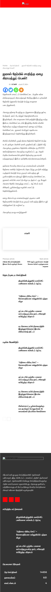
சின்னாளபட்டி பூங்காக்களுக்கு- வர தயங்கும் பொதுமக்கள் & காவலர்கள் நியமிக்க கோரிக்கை (32, 409)
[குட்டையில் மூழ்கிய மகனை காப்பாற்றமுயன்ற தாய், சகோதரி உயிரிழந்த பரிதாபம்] (9, 314)
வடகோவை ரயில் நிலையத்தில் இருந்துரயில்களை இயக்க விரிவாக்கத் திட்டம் (31, 329)
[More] (21, 90)
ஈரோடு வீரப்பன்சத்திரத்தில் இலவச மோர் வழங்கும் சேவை (12, 263)
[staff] (6, 84)
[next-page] (8, 419)
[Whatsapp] (16, 90)
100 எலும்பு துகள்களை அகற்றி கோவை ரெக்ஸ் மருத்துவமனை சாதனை (37, 264)
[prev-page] (4, 419)
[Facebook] (5, 90)
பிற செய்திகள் (14, 65)
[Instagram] (11, 499)
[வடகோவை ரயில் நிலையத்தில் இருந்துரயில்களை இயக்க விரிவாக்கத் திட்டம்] (9, 330)
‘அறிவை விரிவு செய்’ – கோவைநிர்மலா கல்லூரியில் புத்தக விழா (33, 299)
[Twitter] (10, 90)
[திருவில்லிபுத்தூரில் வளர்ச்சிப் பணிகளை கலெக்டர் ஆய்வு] (9, 284)
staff (14, 84)
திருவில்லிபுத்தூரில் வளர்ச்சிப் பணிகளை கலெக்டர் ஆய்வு (30, 282)
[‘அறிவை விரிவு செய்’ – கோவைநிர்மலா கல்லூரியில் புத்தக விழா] (9, 299)
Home (5, 65)
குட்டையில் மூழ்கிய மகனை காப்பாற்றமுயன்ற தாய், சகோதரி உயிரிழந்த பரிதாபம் (32, 314)
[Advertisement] (25, 34)
